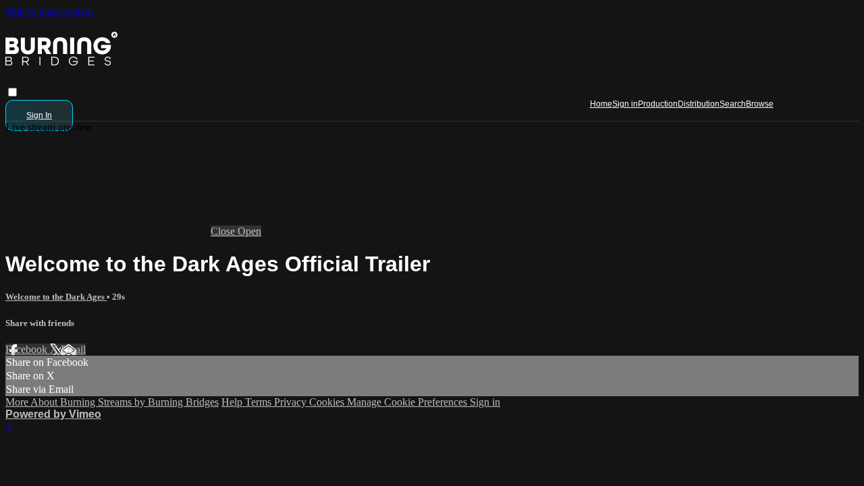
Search (733, 104)
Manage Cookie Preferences (408, 402)
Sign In (39, 115)
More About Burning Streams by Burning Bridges (112, 402)
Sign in (625, 104)
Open (249, 231)
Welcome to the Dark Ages (56, 297)
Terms (259, 402)
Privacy (291, 402)
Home (601, 104)
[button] (12, 92)
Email (73, 349)
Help (233, 402)
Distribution (699, 104)
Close (224, 231)
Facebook (27, 349)
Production (658, 104)
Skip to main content (49, 11)
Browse (760, 104)
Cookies (328, 402)
